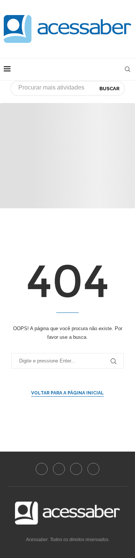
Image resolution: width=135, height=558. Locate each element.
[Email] (93, 469)
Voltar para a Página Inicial (67, 393)
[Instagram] (59, 469)
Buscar (109, 88)
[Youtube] (76, 469)
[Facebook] (42, 469)
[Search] (127, 69)
